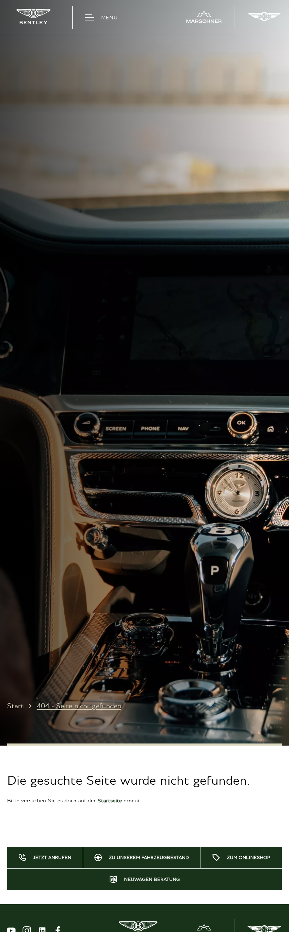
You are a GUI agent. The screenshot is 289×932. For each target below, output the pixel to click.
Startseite (110, 800)
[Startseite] (33, 17)
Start (15, 706)
